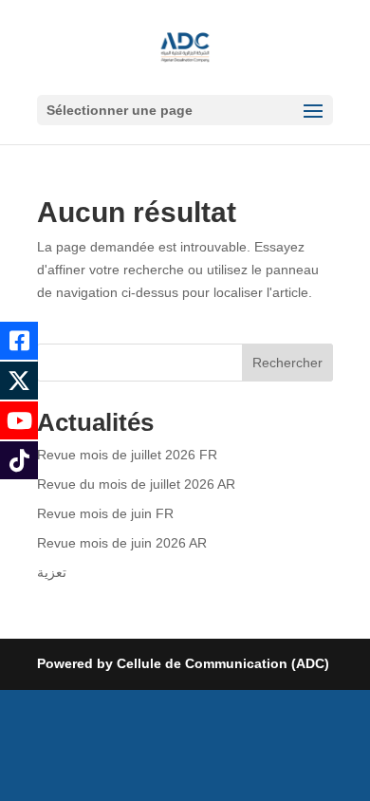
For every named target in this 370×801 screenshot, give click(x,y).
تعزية (51, 572)
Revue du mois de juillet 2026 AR (136, 484)
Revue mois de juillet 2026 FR (127, 454)
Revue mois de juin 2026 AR (122, 542)
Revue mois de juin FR (105, 513)
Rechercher (287, 362)
